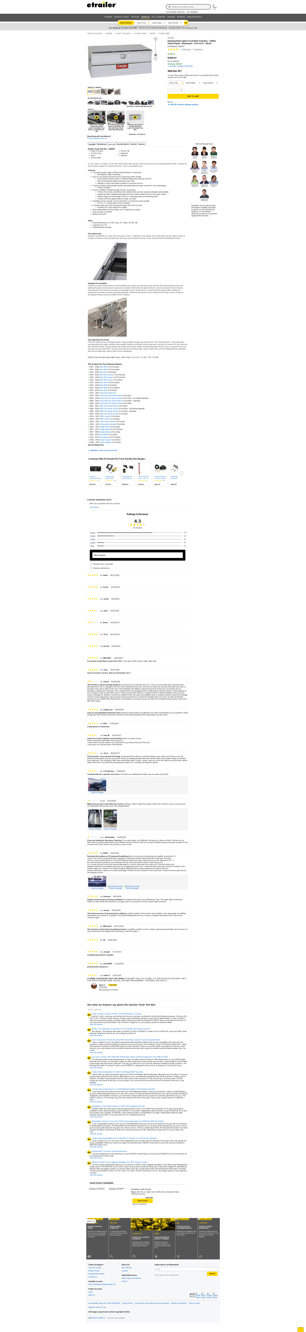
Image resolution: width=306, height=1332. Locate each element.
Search (124, 1281)
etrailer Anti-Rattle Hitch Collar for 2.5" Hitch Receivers (111, 477)
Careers (125, 1271)
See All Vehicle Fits (96, 445)
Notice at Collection (179, 1303)
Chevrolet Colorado (108, 421)
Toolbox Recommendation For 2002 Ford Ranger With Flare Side (117, 1072)
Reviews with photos (101, 568)
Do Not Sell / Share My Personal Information (152, 1303)
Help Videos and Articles (131, 1278)
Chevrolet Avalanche (107, 393)
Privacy (157, 1275)
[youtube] (215, 1295)
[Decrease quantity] (170, 90)
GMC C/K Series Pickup (108, 406)
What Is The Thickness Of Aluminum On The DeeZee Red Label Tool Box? (121, 1029)
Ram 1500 (103, 367)
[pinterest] (203, 1295)
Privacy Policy (127, 1303)
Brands (181, 17)
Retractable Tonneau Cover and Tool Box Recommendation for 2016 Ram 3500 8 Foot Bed (128, 1121)
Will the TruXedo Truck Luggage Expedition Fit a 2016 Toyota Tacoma (119, 1162)
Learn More (94, 507)
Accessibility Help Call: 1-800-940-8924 (104, 1303)
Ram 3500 (103, 388)
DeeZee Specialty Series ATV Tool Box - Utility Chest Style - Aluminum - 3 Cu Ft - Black (95, 477)
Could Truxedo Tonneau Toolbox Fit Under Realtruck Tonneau (116, 1014)
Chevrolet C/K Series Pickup (110, 395)
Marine (171, 17)
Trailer (135, 17)
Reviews (186, 49)
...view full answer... (96, 1051)
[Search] (169, 7)
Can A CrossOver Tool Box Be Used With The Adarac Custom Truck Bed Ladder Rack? (126, 1040)
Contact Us (92, 1277)
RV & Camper (158, 17)
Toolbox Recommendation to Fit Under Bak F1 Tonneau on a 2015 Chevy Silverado (124, 1138)
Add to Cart (193, 96)
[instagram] (209, 1295)
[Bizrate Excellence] (97, 1318)
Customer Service (175, 12)
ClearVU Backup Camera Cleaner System (160, 477)
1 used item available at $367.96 (180, 66)
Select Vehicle (126, 23)
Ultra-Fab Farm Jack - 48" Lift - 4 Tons (143, 477)
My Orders (192, 12)
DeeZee (171, 38)
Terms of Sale (194, 1303)
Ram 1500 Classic (106, 375)
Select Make (157, 23)
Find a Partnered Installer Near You (102, 1284)
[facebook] (198, 1295)
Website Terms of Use (97, 1307)
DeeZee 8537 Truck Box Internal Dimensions (109, 1151)
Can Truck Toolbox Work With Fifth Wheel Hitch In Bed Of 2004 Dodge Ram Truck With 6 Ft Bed (130, 1057)
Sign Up (91, 1295)
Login (90, 1292)
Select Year (141, 23)
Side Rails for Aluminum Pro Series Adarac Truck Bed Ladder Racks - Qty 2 (176, 477)
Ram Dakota (103, 434)
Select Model (173, 23)
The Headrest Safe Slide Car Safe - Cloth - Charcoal (127, 477)
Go (186, 23)
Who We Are (127, 1268)
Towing (108, 17)
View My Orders (94, 1268)
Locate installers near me (97, 138)
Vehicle (145, 17)
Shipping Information (96, 1274)
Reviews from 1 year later (103, 564)
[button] (181, 473)
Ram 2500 (103, 382)
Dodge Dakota (105, 427)
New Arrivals (194, 17)
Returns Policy (94, 1271)
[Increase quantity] (181, 90)
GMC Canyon (105, 416)
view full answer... (96, 1024)
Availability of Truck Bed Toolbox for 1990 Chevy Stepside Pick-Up (118, 1106)
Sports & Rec (121, 17)
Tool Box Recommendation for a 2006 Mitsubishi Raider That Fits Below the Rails (123, 1089)
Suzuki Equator (105, 440)
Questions (198, 49)
